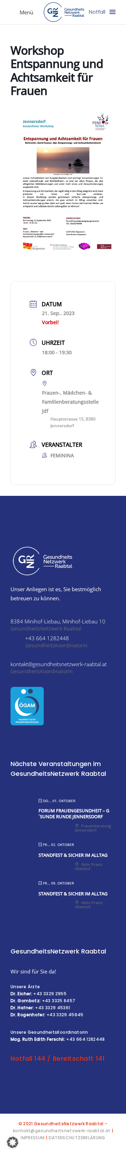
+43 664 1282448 (85, 1039)
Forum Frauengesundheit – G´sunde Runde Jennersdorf (73, 813)
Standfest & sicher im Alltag (72, 855)
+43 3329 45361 (52, 1008)
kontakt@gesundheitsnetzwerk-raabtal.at (62, 1131)
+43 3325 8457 (59, 1001)
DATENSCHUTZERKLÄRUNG (77, 1138)
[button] (12, 1142)
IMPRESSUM (32, 1138)
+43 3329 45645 (65, 1015)
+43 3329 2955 (49, 994)
